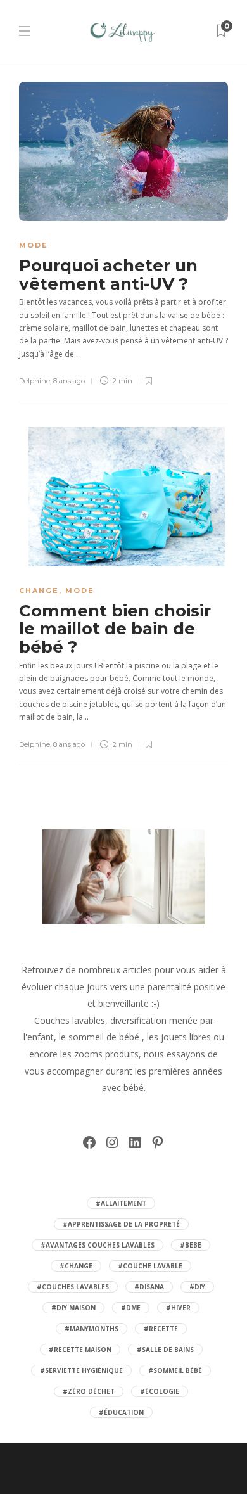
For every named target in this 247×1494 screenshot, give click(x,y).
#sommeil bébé (175, 1370)
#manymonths (91, 1328)
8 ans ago (69, 380)
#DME (131, 1307)
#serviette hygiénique (81, 1370)
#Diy (197, 1286)
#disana (149, 1286)
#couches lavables (73, 1286)
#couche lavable (150, 1265)
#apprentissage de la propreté (121, 1224)
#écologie (159, 1391)
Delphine (34, 380)
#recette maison (80, 1349)
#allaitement (121, 1203)
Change (39, 590)
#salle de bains (165, 1349)
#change (76, 1265)
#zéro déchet (89, 1391)
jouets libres (186, 1037)
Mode (33, 245)
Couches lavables (69, 1020)
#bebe (190, 1245)
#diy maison (73, 1307)
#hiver (178, 1307)
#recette (161, 1328)
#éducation (121, 1412)
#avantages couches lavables (98, 1245)
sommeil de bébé (103, 1037)
